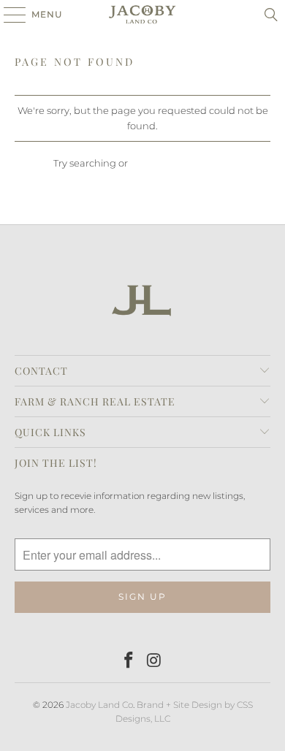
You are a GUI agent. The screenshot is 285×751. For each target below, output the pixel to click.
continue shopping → (181, 163)
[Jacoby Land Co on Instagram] (155, 661)
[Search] (271, 14)
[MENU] (7, 14)
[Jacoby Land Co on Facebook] (129, 661)
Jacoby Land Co (99, 704)
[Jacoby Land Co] (143, 14)
